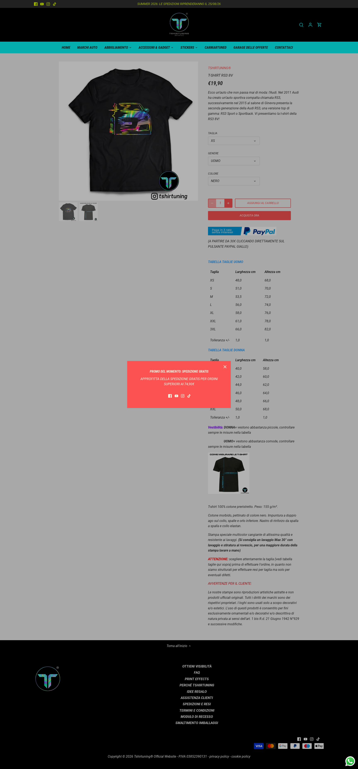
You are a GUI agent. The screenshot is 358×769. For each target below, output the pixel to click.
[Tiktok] (189, 396)
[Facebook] (170, 396)
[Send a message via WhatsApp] (350, 761)
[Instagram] (182, 396)
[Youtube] (176, 396)
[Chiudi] (225, 366)
